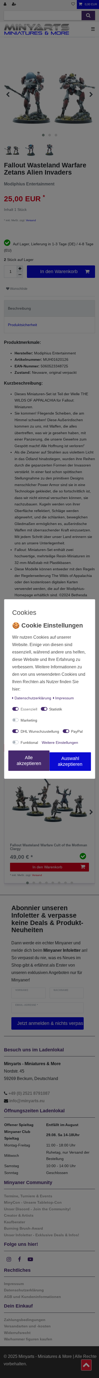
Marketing (29, 720)
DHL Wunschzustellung (40, 731)
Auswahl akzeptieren (70, 761)
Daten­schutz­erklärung (33, 698)
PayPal (77, 731)
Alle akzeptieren (29, 760)
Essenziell (29, 709)
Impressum (64, 698)
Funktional (29, 742)
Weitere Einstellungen (60, 742)
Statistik (55, 709)
